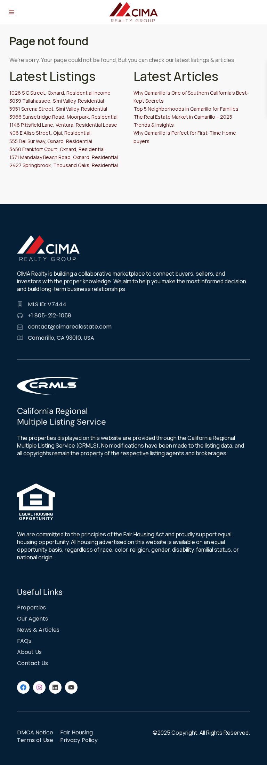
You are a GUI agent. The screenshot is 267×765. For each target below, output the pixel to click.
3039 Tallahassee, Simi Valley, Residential (56, 100)
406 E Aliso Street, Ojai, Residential (49, 132)
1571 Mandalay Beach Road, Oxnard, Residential (63, 157)
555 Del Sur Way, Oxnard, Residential (50, 141)
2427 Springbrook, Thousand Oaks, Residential (63, 165)
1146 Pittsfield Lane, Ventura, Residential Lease (63, 124)
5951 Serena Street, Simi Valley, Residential (58, 108)
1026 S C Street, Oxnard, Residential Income (60, 92)
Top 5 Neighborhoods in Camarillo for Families (186, 108)
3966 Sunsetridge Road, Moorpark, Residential (63, 116)
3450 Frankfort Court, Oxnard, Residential (57, 149)
